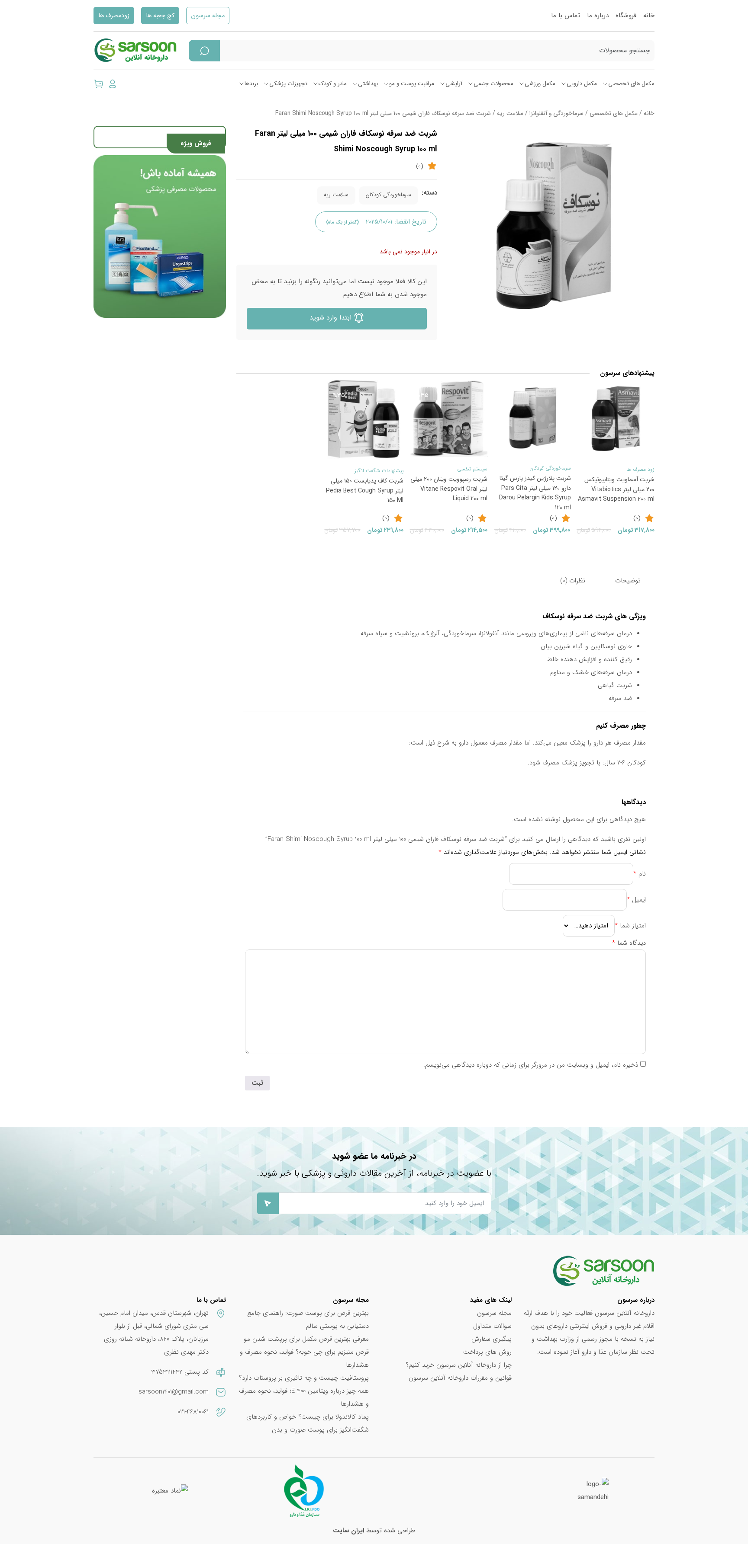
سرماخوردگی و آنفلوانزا (556, 113)
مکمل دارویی (582, 83)
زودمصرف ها (113, 16)
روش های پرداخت (487, 1352)
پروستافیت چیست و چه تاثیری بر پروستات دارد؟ (304, 1378)
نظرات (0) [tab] (572, 580)
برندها (251, 83)
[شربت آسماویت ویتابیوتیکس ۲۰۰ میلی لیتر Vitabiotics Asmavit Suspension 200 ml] (615, 418)
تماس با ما (565, 15)
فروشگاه (626, 15)
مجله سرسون (208, 16)
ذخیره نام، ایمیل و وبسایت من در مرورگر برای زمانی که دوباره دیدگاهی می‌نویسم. (530, 1065)
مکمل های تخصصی (631, 83)
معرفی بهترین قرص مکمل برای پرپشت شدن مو (306, 1339)
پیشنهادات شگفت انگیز (379, 471)
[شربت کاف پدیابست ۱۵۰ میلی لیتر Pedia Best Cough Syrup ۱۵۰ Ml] (363, 419)
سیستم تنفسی (472, 469)
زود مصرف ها (640, 469)
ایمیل (636, 900)
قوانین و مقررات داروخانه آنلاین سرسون (460, 1378)
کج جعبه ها (160, 16)
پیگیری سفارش (491, 1339)
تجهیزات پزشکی (288, 83)
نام (639, 874)
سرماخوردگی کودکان (388, 195)
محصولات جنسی (493, 83)
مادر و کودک (333, 83)
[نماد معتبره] (170, 1491)
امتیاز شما (630, 926)
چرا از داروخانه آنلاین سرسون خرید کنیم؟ (459, 1365)
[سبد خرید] (99, 83)
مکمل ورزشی (540, 83)
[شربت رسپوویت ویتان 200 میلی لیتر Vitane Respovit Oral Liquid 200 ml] (448, 418)
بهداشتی (368, 83)
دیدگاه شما (629, 943)
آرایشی (453, 83)
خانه (648, 15)
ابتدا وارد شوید (332, 317)
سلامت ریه (510, 113)
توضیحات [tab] (628, 580)
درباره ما (598, 15)
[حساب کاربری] (112, 83)
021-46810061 (193, 1412)
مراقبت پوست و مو (411, 83)
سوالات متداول (492, 1326)
